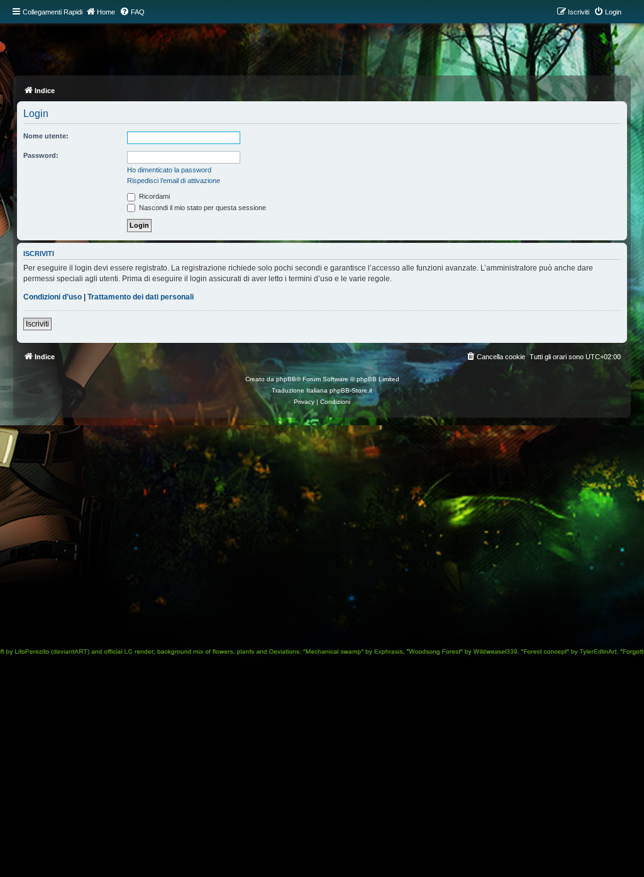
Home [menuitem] (106, 12)
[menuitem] (132, 12)
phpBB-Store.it (351, 390)
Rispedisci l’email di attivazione (173, 180)
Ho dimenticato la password (169, 170)
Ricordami (153, 196)
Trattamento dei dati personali (140, 297)
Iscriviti (37, 324)
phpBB (286, 379)
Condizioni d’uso (52, 297)
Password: (40, 155)
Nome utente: (46, 136)
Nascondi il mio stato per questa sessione (201, 207)
